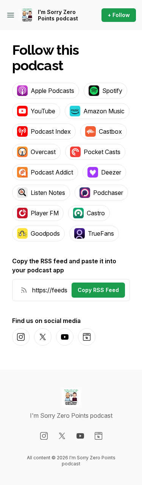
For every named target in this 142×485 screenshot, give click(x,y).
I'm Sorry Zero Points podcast (58, 15)
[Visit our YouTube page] (80, 436)
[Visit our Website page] (98, 436)
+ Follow (119, 15)
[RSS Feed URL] (24, 290)
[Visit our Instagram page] (44, 436)
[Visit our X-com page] (62, 436)
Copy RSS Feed (98, 290)
